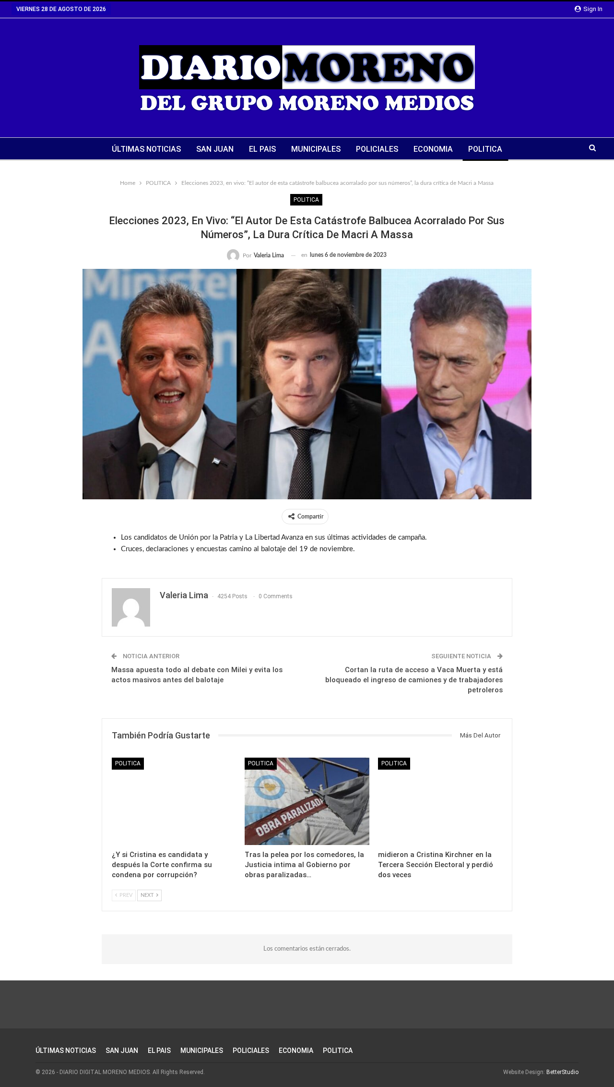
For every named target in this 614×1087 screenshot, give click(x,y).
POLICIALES (377, 149)
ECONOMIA (433, 149)
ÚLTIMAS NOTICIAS (146, 149)
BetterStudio (562, 1072)
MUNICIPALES (316, 149)
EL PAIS (262, 149)
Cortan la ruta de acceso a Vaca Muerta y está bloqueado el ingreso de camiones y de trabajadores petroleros (414, 679)
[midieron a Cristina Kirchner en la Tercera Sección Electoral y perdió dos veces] (440, 801)
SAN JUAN (215, 149)
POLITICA (485, 149)
